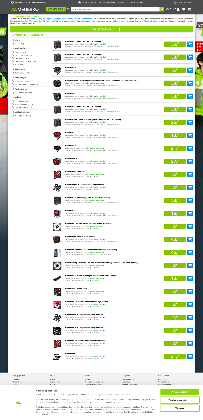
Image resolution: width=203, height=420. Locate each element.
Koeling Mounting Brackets (131, 21)
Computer (68, 46)
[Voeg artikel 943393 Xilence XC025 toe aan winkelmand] (190, 213)
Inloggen (15, 379)
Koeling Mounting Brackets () (26, 61)
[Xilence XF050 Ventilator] (57, 174)
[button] (56, 9)
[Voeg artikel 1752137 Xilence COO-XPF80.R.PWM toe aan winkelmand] (190, 291)
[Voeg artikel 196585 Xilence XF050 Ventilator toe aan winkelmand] (190, 174)
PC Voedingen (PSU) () (24, 73)
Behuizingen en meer (92, 254)
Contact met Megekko (94, 382)
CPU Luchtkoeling (35, 21)
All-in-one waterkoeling (67, 21)
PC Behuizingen (106, 254)
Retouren (52, 379)
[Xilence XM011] (57, 356)
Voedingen (47, 19)
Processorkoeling (98, 72)
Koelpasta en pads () (23, 58)
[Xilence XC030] (57, 70)
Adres (87, 379)
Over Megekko (128, 379)
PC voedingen (98, 46)
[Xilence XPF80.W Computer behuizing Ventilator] (57, 317)
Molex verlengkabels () (24, 104)
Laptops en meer (87, 19)
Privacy (15, 384)
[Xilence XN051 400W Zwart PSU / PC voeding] (57, 57)
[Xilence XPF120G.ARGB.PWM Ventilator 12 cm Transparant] (57, 226)
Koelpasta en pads (84, 21)
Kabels (76, 19)
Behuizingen (56, 19)
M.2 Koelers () (20, 64)
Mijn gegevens (18, 376)
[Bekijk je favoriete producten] (183, 9)
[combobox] (115, 9)
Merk (17, 40)
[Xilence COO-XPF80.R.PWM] (57, 291)
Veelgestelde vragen (93, 384)
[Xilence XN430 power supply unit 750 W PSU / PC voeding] (57, 200)
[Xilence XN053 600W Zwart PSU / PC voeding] (57, 44)
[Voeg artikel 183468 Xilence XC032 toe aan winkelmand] (190, 135)
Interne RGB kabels (113, 21)
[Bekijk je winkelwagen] (189, 9)
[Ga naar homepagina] (28, 9)
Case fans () (20, 52)
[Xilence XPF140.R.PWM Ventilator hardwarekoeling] (57, 343)
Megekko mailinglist (130, 384)
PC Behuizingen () (22, 81)
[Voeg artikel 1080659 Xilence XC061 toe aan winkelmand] (190, 96)
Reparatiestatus (55, 382)
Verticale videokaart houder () (26, 84)
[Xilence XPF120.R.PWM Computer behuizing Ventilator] (57, 304)
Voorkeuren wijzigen (178, 400)
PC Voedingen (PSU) (51, 21)
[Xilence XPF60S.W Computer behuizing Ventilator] (57, 187)
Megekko (126, 376)
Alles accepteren (180, 392)
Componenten (78, 46)
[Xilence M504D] (57, 161)
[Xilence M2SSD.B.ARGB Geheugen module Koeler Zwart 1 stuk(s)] (57, 278)
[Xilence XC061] (57, 96)
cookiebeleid (109, 407)
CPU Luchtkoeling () (23, 55)
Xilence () (19, 44)
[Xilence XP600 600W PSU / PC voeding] (57, 239)
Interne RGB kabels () (23, 107)
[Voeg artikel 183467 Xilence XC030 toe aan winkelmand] (190, 70)
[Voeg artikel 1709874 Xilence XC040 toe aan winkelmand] (190, 148)
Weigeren (179, 408)
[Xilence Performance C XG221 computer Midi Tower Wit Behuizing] (57, 252)
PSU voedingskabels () (24, 101)
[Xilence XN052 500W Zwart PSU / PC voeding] (57, 109)
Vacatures (126, 382)
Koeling (87, 72)
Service (52, 376)
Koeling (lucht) (36, 19)
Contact (88, 376)
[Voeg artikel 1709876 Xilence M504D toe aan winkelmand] (190, 161)
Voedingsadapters (98, 21)
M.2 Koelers (146, 21)
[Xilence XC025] (57, 213)
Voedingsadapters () (23, 116)
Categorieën (163, 376)
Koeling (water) (67, 19)
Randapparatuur (164, 384)
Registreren (17, 382)
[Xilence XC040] (57, 148)
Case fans (24, 21)
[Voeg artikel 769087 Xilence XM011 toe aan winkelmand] (190, 356)
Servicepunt (53, 384)
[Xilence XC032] (57, 135)
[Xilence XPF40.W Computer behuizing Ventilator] (57, 330)
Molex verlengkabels (160, 21)
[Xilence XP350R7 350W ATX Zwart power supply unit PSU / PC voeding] (57, 122)
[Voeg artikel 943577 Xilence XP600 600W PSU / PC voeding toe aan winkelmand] (190, 239)
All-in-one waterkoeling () (25, 93)
